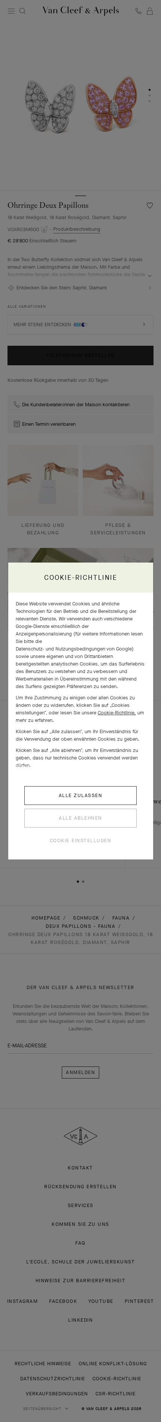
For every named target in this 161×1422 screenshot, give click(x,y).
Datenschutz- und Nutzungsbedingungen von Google (74, 649)
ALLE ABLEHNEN (80, 818)
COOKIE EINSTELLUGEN (81, 840)
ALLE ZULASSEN (81, 795)
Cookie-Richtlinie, (117, 712)
